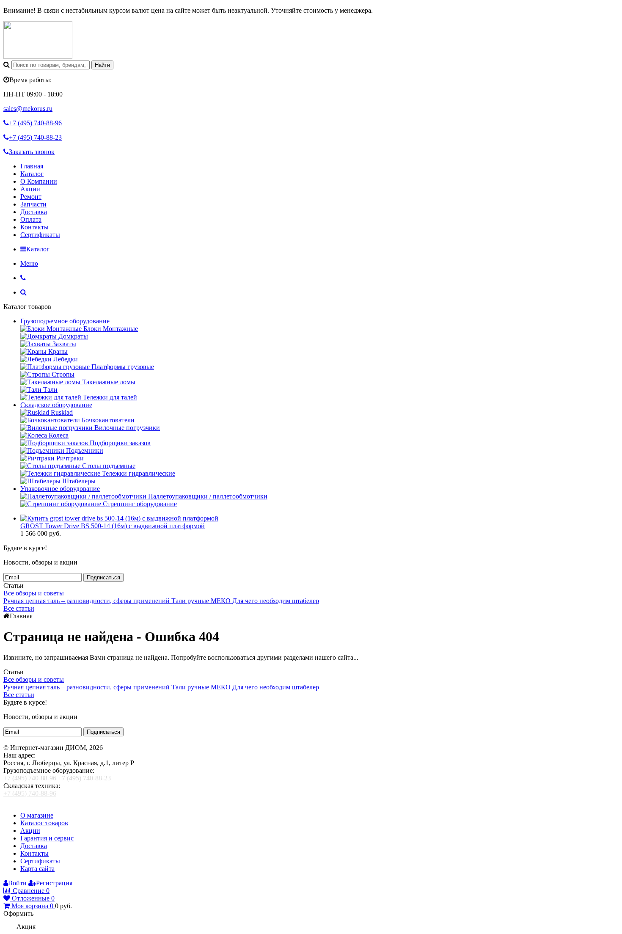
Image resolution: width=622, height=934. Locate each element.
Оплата (30, 219)
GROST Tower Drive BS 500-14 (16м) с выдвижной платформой (112, 525)
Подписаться (103, 577)
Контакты (34, 227)
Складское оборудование (56, 404)
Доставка (33, 211)
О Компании (38, 181)
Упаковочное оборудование (60, 488)
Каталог (32, 173)
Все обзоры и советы (33, 593)
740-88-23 (35, 137)
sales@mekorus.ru (27, 108)
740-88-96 (35, 123)
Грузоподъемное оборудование (65, 321)
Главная (31, 166)
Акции (30, 189)
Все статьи (18, 608)
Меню (29, 263)
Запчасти (33, 204)
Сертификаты (40, 234)
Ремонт (30, 196)
